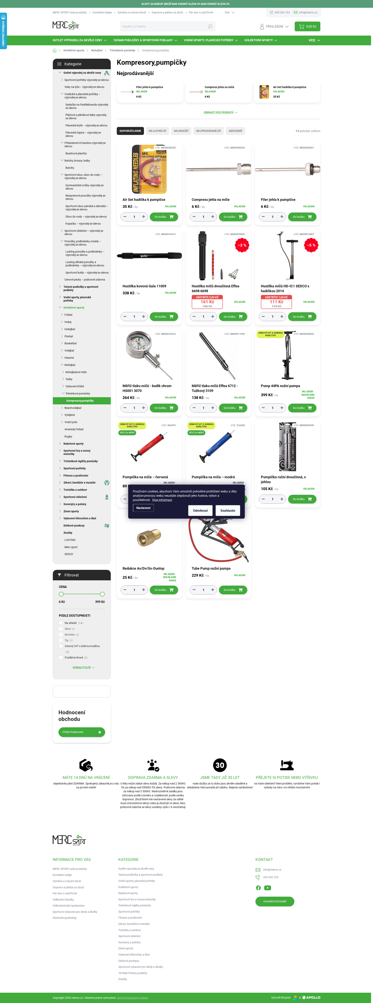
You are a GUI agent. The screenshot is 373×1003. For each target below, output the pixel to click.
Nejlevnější (157, 130)
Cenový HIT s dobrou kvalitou (82, 648)
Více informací (162, 500)
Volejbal (69, 350)
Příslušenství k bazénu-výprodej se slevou (85, 144)
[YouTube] (267, 887)
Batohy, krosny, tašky (77, 160)
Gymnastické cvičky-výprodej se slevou (84, 187)
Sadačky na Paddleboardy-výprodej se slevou (86, 106)
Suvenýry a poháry (75, 504)
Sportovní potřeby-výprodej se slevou (86, 79)
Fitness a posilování (76, 475)
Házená (69, 357)
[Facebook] (258, 887)
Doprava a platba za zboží (167, 12)
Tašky (68, 379)
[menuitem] (80, 40)
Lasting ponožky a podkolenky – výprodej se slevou (84, 253)
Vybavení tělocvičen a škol (80, 518)
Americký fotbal (73, 429)
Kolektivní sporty (74, 307)
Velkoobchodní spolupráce (69, 905)
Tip (68, 640)
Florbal (68, 336)
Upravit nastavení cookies (132, 997)
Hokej (67, 322)
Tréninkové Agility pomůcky (81, 461)
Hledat (210, 26)
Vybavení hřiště (74, 386)
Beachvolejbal (72, 407)
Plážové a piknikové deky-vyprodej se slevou (85, 116)
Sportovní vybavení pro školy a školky (75, 911)
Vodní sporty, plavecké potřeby (77, 299)
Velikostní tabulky (63, 899)
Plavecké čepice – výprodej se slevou (83, 134)
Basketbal (70, 343)
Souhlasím (227, 510)
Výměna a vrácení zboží (132, 12)
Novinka (71, 634)
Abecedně (235, 130)
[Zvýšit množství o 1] (143, 216)
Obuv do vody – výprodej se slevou (86, 216)
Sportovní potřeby (75, 468)
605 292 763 (270, 877)
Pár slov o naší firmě (201, 12)
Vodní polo (70, 422)
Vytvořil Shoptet (280, 997)
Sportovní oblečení (75, 496)
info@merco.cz (272, 869)
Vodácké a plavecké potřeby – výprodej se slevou (82, 96)
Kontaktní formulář (274, 901)
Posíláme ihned (75, 657)
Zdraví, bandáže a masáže (80, 482)
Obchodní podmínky (65, 917)
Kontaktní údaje (102, 12)
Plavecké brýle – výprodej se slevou (86, 125)
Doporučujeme (130, 130)
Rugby (68, 436)
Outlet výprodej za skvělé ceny (82, 72)
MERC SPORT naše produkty (70, 12)
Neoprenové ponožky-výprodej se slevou (85, 197)
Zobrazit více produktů (219, 112)
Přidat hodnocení (73, 732)
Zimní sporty (71, 511)
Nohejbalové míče (76, 372)
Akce (69, 628)
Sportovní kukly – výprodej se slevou (87, 272)
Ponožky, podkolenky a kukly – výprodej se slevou (82, 243)
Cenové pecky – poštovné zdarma (84, 279)
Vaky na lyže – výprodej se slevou (84, 86)
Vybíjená (69, 414)
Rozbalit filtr (82, 667)
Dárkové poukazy (74, 525)
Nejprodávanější (208, 130)
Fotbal (68, 314)
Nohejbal (69, 364)
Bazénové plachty (76, 153)
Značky (68, 532)
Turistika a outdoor (75, 489)
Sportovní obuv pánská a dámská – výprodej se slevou (86, 208)
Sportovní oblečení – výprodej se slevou (83, 232)
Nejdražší (181, 130)
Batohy (69, 167)
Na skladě (73, 623)
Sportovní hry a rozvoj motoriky (77, 452)
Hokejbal (69, 329)
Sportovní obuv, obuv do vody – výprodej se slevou (83, 176)
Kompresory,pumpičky (80, 400)
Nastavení (143, 508)
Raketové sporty (74, 443)
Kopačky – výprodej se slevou (83, 223)
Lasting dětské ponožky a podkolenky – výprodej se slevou (84, 264)
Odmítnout (200, 510)
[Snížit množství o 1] (125, 216)
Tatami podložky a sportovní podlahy (81, 288)
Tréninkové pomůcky (77, 393)
